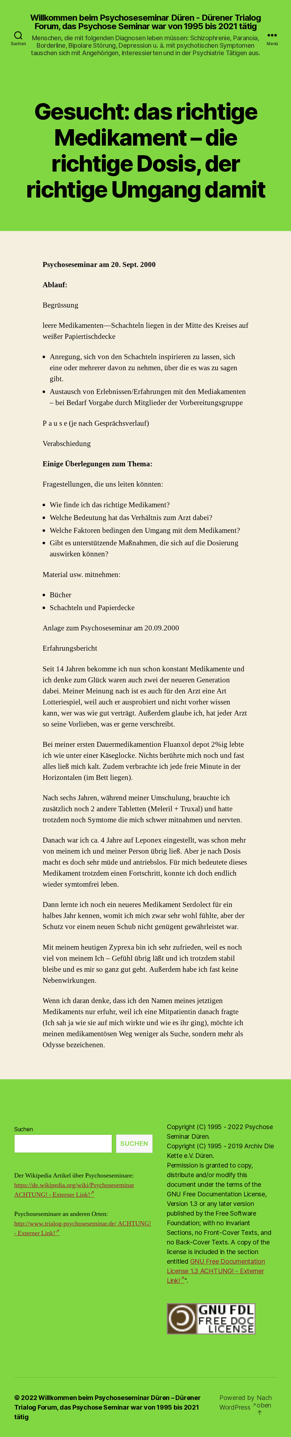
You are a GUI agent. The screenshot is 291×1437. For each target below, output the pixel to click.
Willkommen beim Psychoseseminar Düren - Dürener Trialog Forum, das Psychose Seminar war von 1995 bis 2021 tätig (145, 22)
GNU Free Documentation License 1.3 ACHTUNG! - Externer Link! (216, 1271)
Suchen (23, 1129)
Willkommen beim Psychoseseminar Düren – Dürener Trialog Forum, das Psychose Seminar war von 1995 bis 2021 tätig (107, 1407)
